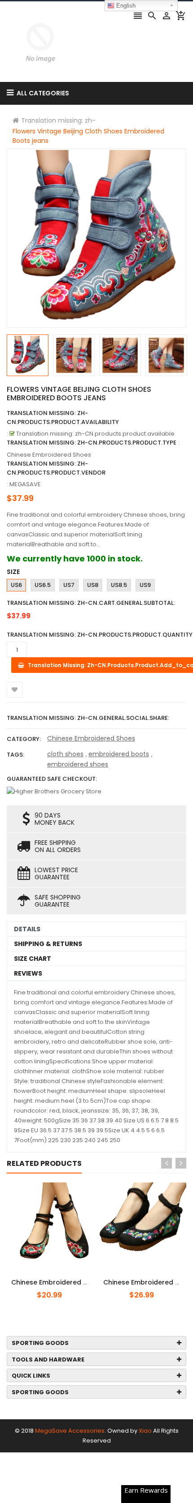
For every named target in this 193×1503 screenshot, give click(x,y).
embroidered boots (118, 753)
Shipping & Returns (48, 943)
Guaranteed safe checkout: (52, 779)
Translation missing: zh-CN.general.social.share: (88, 718)
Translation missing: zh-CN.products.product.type (91, 442)
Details (27, 929)
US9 (145, 585)
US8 (92, 585)
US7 (69, 585)
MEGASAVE (25, 484)
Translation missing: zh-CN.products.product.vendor (56, 468)
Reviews (28, 973)
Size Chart (32, 958)
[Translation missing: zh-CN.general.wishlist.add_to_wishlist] (14, 690)
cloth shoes (65, 753)
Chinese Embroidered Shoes (91, 738)
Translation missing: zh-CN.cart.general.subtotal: (91, 603)
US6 (16, 585)
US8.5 (119, 585)
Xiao (145, 1430)
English (125, 5)
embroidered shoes (77, 764)
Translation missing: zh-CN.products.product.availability (63, 417)
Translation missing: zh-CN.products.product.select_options (64, 1277)
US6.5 (43, 585)
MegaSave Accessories (70, 1430)
